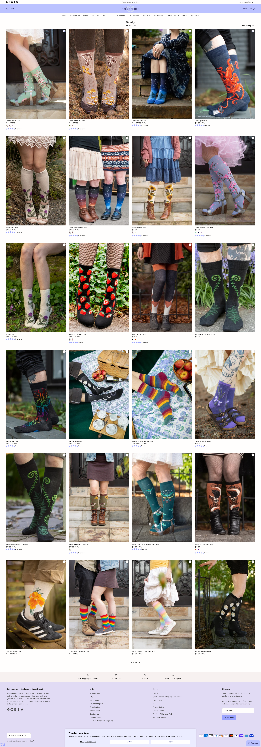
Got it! (129, 742)
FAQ (91, 697)
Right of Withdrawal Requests (101, 721)
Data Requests (95, 717)
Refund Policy (158, 711)
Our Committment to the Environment (167, 697)
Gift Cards (195, 15)
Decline (171, 742)
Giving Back (157, 700)
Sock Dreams (16, 741)
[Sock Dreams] (130, 8)
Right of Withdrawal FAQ (162, 714)
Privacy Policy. (176, 736)
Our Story (156, 693)
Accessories (134, 15)
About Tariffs (95, 711)
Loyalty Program (96, 704)
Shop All (95, 15)
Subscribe (229, 717)
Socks (105, 15)
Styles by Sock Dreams (79, 15)
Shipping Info (95, 707)
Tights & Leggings (119, 15)
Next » (137, 662)
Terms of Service (159, 717)
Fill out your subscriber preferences (236, 701)
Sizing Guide (95, 693)
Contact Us (94, 714)
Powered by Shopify (28, 741)
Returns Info (94, 700)
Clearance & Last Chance (176, 15)
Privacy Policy (158, 707)
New (64, 15)
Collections (158, 15)
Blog (154, 704)
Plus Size (146, 15)
